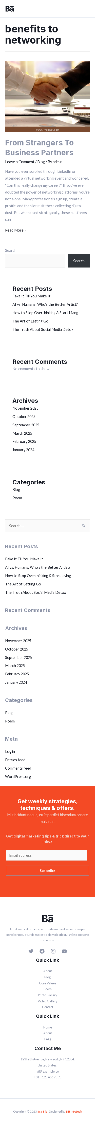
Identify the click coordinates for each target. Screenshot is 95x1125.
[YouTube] (64, 951)
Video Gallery (48, 1001)
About (47, 971)
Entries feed (15, 760)
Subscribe (47, 871)
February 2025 (24, 441)
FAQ (47, 1039)
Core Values (47, 983)
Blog (41, 162)
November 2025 (25, 408)
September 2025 (25, 425)
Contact (47, 1007)
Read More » (15, 230)
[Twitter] (30, 951)
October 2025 (23, 416)
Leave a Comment (19, 162)
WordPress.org (18, 776)
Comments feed (18, 768)
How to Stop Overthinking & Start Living (45, 313)
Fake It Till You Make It (31, 296)
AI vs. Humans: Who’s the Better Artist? (45, 304)
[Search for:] (47, 526)
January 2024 (23, 450)
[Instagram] (53, 951)
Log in (10, 751)
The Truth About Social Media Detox (42, 329)
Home (47, 1027)
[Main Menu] (86, 9)
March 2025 (22, 433)
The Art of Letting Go (30, 321)
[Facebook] (42, 951)
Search (10, 250)
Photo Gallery (47, 995)
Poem (17, 498)
